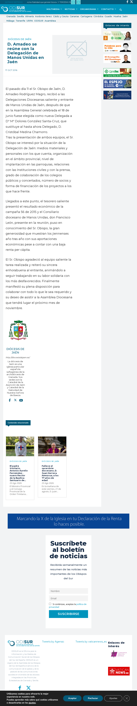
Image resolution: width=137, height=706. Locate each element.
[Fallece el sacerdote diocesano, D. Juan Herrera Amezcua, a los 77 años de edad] (52, 446)
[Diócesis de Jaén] (18, 330)
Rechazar (93, 698)
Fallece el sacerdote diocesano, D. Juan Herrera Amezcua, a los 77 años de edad (50, 473)
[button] (120, 10)
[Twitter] (131, 2)
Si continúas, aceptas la (68, 605)
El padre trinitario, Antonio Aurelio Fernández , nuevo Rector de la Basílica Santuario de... (19, 473)
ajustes (32, 702)
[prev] (73, 2)
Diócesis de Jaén (19, 39)
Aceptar (72, 698)
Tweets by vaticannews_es (91, 641)
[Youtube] (21, 400)
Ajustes (113, 698)
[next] (78, 2)
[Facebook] (127, 2)
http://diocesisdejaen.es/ (15, 357)
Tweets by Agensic (53, 641)
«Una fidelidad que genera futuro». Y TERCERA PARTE (51, 2)
